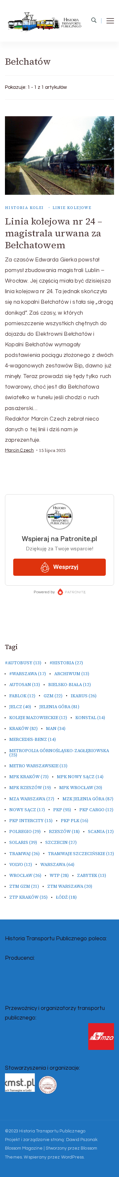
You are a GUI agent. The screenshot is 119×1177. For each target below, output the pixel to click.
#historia (66, 663)
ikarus (84, 696)
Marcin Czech (19, 450)
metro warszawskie (38, 766)
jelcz (20, 707)
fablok (22, 696)
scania (101, 831)
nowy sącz (27, 810)
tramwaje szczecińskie (81, 853)
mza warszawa (31, 799)
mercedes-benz (32, 739)
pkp (62, 810)
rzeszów (64, 831)
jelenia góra (59, 707)
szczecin (61, 842)
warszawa (57, 864)
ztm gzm (24, 886)
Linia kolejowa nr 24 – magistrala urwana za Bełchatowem (53, 233)
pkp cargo (96, 810)
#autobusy (23, 663)
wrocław (25, 875)
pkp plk (74, 820)
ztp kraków (28, 897)
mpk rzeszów (30, 787)
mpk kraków (29, 777)
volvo (20, 864)
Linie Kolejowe (72, 207)
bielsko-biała (69, 684)
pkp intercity (31, 820)
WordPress (72, 1157)
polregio (25, 831)
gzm (53, 696)
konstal (90, 717)
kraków (23, 728)
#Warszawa (27, 674)
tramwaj (24, 853)
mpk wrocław (80, 787)
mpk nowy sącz (80, 777)
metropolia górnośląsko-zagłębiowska (59, 752)
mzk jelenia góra (87, 799)
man (55, 728)
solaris (23, 842)
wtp (59, 875)
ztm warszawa (69, 886)
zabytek (91, 875)
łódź (66, 897)
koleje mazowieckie (38, 717)
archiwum (71, 674)
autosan (24, 684)
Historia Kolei (24, 207)
